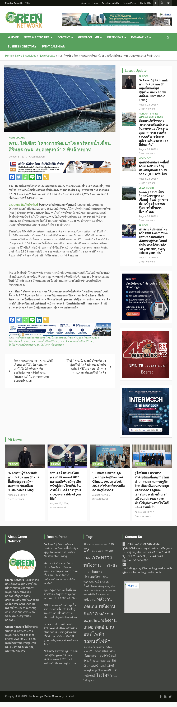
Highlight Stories (148, 114)
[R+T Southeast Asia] (145, 275)
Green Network (37, 156)
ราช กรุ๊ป (88, 651)
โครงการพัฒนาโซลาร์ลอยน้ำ (67, 337)
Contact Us (145, 3)
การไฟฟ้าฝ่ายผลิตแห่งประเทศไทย (32, 337)
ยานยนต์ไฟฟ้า (98, 630)
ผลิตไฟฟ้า (93, 594)
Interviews (115, 37)
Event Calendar (53, 46)
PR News (143, 76)
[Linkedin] (39, 177)
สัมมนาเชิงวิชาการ (101, 661)
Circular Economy (95, 544)
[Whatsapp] (25, 177)
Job (96, 3)
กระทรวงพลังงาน (97, 561)
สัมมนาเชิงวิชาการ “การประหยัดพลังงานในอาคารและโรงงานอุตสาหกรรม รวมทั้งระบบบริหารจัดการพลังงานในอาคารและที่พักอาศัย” (153, 132)
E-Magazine (139, 37)
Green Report (146, 188)
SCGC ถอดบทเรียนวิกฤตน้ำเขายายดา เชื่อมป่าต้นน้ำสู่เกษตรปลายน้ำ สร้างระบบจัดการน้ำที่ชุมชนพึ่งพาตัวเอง (153, 201)
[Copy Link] (46, 177)
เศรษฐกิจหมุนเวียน (93, 670)
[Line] (32, 177)
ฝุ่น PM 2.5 (104, 595)
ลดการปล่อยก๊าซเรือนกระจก (99, 653)
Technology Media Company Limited (51, 696)
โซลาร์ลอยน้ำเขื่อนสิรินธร (44, 341)
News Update (17, 137)
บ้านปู (101, 586)
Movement (145, 158)
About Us (85, 3)
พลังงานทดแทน (97, 603)
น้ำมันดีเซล (90, 586)
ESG (111, 544)
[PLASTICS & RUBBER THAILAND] (145, 332)
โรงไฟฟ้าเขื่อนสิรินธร (52, 344)
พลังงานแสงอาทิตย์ (100, 624)
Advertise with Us (110, 3)
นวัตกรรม (102, 582)
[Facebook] (12, 177)
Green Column (88, 37)
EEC (105, 544)
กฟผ (86, 558)
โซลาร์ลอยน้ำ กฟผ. (19, 341)
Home (14, 37)
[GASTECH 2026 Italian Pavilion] (60, 325)
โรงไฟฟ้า (104, 675)
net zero (109, 550)
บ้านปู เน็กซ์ (110, 587)
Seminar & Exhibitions (151, 117)
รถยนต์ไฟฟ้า (96, 641)
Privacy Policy (129, 3)
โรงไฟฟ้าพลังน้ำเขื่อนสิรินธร (24, 344)
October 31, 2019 (18, 156)
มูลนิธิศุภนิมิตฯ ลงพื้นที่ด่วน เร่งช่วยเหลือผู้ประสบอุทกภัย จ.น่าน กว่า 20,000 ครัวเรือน (154, 168)
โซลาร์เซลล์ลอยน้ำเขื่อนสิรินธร (76, 341)
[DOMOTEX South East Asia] (117, 14)
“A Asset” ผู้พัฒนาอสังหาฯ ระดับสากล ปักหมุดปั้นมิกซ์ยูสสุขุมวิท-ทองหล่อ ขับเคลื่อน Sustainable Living (153, 90)
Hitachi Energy (97, 551)
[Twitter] (19, 177)
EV (86, 550)
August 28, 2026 (147, 104)
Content (64, 37)
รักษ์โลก (108, 647)
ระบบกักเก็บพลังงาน (93, 647)
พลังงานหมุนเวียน (98, 617)
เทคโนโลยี (107, 666)
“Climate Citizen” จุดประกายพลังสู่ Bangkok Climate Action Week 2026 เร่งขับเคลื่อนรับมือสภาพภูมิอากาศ (108, 481)
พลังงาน (89, 600)
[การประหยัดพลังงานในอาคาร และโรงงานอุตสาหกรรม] (60, 162)
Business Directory (22, 46)
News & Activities (36, 37)
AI (84, 544)
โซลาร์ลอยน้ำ (91, 337)
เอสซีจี (107, 670)
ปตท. (85, 590)
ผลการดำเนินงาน (97, 591)
